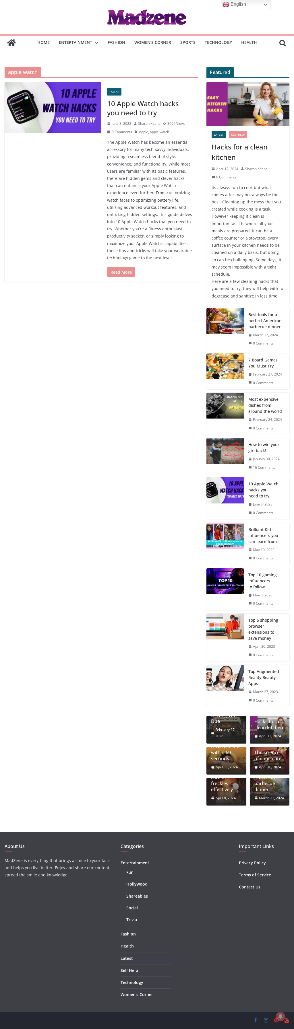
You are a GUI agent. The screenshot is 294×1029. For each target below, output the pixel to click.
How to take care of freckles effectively (224, 781)
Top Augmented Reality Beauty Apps (263, 677)
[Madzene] (11, 43)
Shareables (137, 896)
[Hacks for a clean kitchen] (247, 104)
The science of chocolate (267, 756)
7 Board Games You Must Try (263, 363)
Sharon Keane (149, 123)
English (237, 4)
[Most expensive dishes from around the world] (225, 414)
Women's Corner (137, 994)
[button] (95, 42)
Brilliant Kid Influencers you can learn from (263, 535)
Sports (188, 42)
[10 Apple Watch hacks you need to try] (53, 107)
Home (43, 42)
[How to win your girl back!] (225, 456)
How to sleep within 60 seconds (225, 752)
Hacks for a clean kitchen (240, 152)
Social (132, 908)
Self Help (238, 135)
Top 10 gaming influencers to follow (262, 581)
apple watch (159, 131)
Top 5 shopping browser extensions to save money (263, 629)
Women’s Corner (152, 42)
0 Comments (122, 131)
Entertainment (75, 42)
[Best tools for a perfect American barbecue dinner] (225, 329)
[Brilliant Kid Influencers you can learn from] (225, 544)
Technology (218, 42)
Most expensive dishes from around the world (265, 405)
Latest (114, 92)
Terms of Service (255, 875)
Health (249, 42)
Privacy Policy (252, 862)
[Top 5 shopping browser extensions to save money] (225, 638)
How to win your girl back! (263, 447)
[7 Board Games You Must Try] (225, 371)
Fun (130, 872)
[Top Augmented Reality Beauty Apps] (225, 686)
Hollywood (137, 884)
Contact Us (249, 887)
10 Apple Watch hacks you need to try (143, 108)
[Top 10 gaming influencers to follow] (225, 589)
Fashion (116, 42)
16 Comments (264, 467)
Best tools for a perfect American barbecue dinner (265, 320)
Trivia (131, 919)
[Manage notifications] (280, 1016)
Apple (143, 131)
